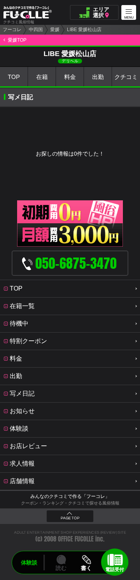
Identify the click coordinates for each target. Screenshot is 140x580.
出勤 (98, 77)
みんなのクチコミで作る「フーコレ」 (70, 496)
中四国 (36, 29)
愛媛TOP (17, 40)
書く (86, 568)
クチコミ (126, 77)
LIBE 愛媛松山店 (84, 29)
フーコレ (12, 29)
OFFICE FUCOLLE (76, 538)
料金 (70, 77)
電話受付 (114, 569)
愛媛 (55, 29)
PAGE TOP (70, 518)
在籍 (42, 77)
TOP (14, 77)
